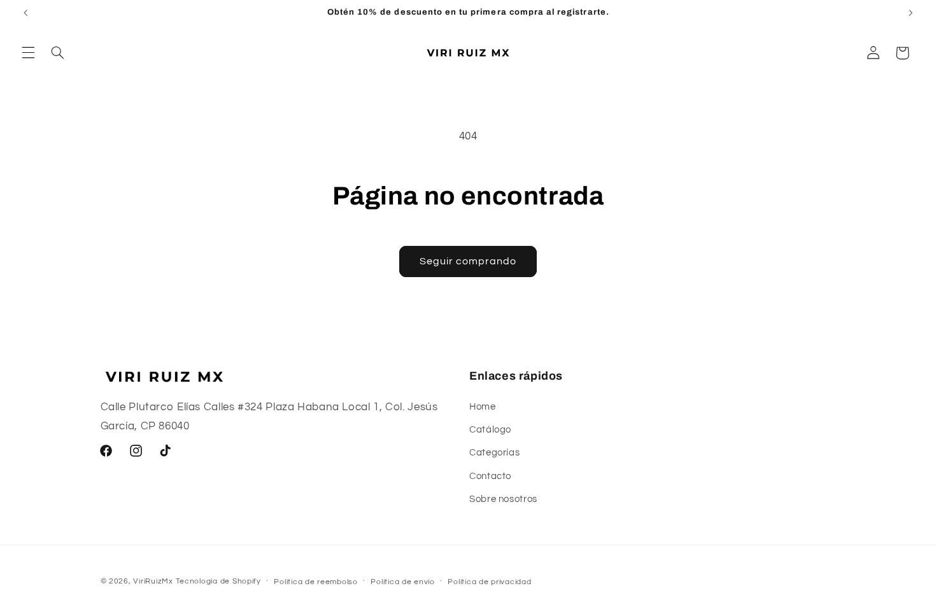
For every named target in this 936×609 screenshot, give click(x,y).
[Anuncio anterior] (25, 12)
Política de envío (403, 581)
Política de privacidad (489, 581)
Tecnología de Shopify (218, 581)
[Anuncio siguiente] (911, 12)
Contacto (490, 476)
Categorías (494, 452)
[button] (28, 53)
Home (482, 407)
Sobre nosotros (503, 499)
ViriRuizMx (153, 581)
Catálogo (490, 429)
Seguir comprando (468, 261)
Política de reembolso (315, 581)
